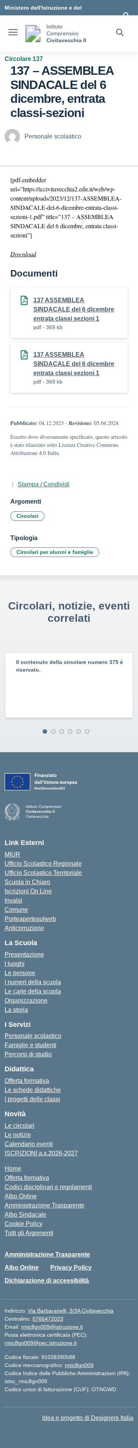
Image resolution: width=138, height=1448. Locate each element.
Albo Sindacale (25, 1214)
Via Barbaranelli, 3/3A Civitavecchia (70, 1311)
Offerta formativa (27, 1080)
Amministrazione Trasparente (44, 1205)
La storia (16, 1010)
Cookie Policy (24, 1224)
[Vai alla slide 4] (70, 731)
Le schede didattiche (33, 1090)
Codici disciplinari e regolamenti (48, 1187)
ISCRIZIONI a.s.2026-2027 (41, 1153)
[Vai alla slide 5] (78, 731)
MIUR (12, 854)
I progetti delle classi (32, 1099)
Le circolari (19, 1125)
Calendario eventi (29, 1144)
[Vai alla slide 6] (87, 731)
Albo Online (21, 1196)
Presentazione (24, 954)
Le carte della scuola (33, 991)
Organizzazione (26, 1000)
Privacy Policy (71, 1267)
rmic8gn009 (79, 1365)
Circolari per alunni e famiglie (54, 552)
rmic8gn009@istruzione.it (52, 1327)
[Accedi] (126, 15)
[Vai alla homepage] (33, 33)
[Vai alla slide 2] (53, 731)
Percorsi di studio (28, 1054)
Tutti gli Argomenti (29, 1233)
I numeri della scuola (33, 982)
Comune (16, 909)
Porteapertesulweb (30, 919)
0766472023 (48, 1319)
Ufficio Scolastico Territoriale (43, 873)
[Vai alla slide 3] (61, 731)
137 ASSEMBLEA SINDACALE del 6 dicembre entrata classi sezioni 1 (73, 309)
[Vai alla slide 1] (45, 731)
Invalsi (13, 900)
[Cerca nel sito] (120, 33)
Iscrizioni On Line (28, 891)
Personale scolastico (33, 1036)
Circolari (27, 516)
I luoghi (15, 963)
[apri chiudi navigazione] (13, 33)
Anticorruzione (24, 928)
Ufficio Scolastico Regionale (43, 863)
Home (13, 1168)
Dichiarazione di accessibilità (47, 1280)
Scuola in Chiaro (27, 882)
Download (23, 254)
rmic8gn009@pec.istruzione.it (41, 1343)
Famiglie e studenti (30, 1045)
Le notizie (18, 1135)
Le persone (20, 973)
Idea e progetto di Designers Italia (87, 1418)
